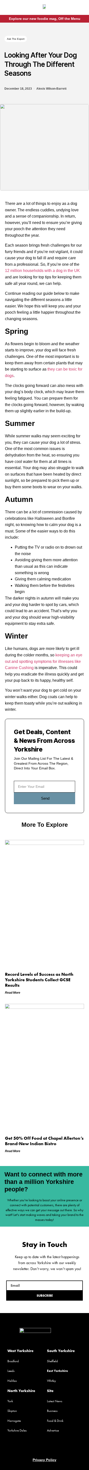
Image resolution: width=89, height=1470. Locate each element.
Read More (12, 992)
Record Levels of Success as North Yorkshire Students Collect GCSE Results (39, 979)
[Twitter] (44, 1447)
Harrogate (14, 1421)
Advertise (53, 1430)
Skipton (12, 1411)
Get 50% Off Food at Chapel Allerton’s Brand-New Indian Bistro (44, 1140)
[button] (8, 8)
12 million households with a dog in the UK (42, 270)
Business (52, 1411)
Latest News (54, 1401)
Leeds (11, 1371)
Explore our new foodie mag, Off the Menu (44, 19)
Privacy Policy (44, 1460)
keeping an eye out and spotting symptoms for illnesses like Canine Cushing (43, 661)
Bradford (13, 1361)
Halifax (12, 1381)
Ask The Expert (15, 39)
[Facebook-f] (77, 8)
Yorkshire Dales (17, 1430)
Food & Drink (55, 1421)
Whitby (51, 1381)
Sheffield (52, 1361)
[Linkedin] (54, 1447)
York (10, 1401)
